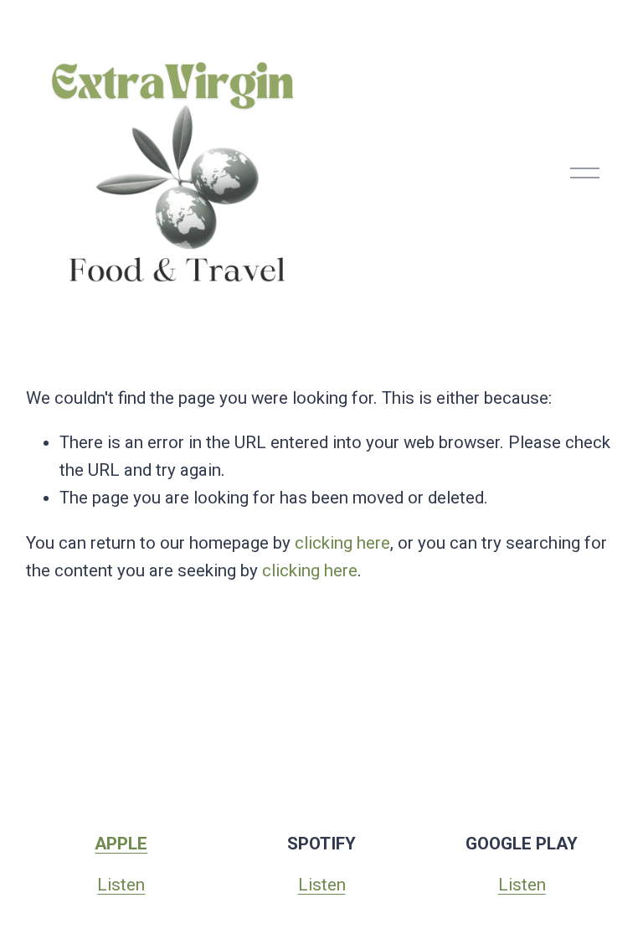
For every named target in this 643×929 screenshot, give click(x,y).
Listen (121, 885)
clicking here (342, 543)
